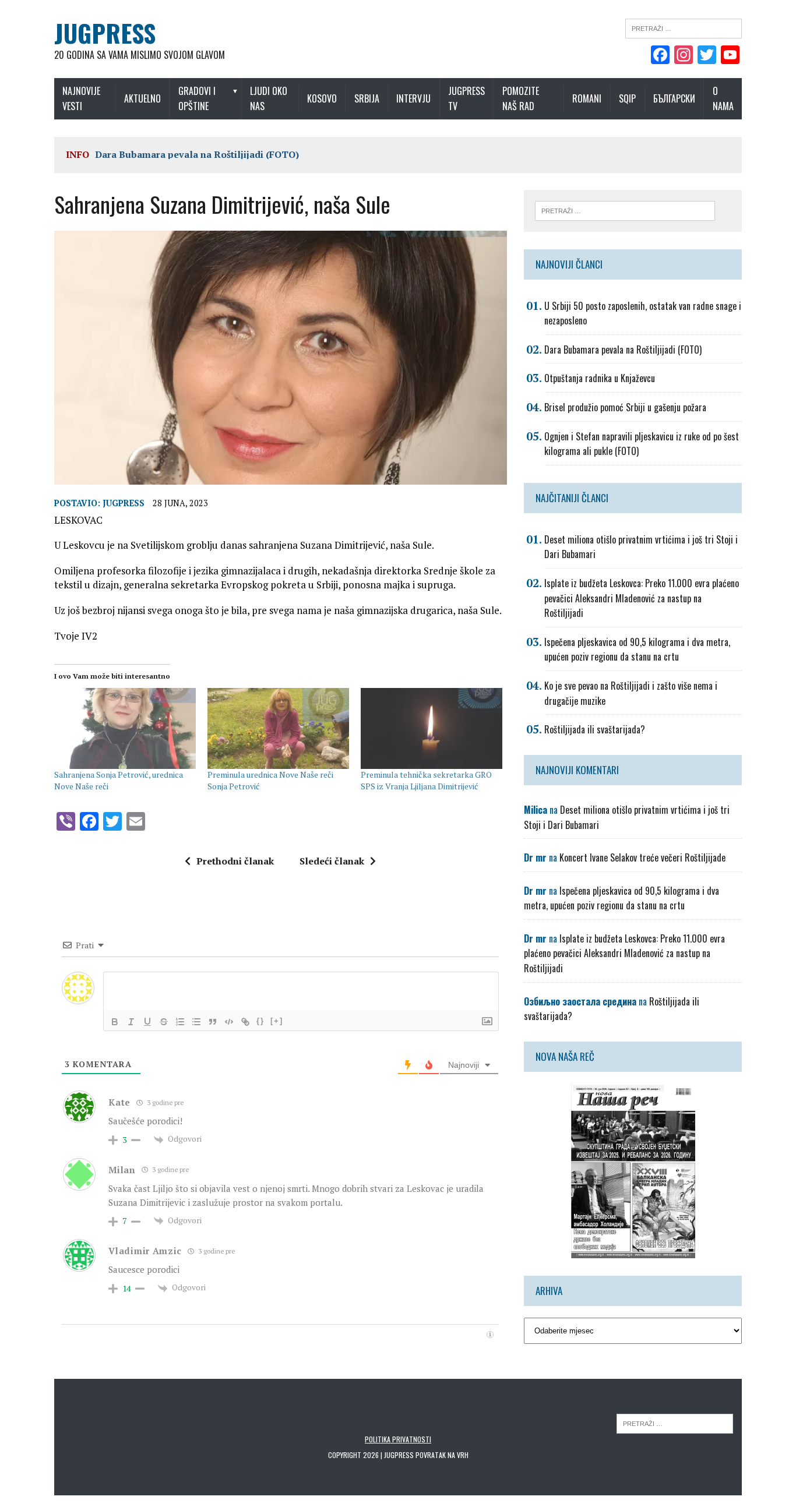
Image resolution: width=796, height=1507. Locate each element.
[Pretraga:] (683, 27)
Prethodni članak (235, 861)
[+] (276, 1021)
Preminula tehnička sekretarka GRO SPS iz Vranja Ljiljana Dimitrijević (426, 780)
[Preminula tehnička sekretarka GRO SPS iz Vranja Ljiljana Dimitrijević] (431, 728)
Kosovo (322, 98)
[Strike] (164, 1022)
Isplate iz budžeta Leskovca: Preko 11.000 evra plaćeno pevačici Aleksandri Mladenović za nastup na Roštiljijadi (641, 598)
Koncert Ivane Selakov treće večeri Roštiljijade (642, 857)
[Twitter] (706, 55)
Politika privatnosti (398, 1439)
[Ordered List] (180, 1022)
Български (674, 98)
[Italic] (131, 1022)
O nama (723, 98)
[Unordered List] (196, 1022)
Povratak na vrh (442, 1455)
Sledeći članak (332, 861)
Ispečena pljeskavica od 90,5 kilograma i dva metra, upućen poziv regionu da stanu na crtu (637, 649)
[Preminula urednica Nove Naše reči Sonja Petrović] (278, 728)
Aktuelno (142, 98)
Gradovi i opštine (197, 98)
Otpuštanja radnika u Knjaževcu (599, 378)
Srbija (366, 98)
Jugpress (124, 503)
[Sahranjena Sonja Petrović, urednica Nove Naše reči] (125, 728)
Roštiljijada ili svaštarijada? (594, 729)
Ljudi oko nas (268, 98)
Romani (586, 98)
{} (260, 1021)
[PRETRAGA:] (675, 1423)
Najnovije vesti (81, 98)
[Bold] (115, 1022)
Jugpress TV (466, 98)
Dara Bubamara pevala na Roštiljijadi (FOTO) (197, 154)
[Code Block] (229, 1022)
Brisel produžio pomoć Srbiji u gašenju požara (625, 407)
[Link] (245, 1022)
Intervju (413, 98)
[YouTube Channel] (730, 55)
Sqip (627, 98)
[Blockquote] (213, 1022)
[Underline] (147, 1022)
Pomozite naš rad (520, 98)
